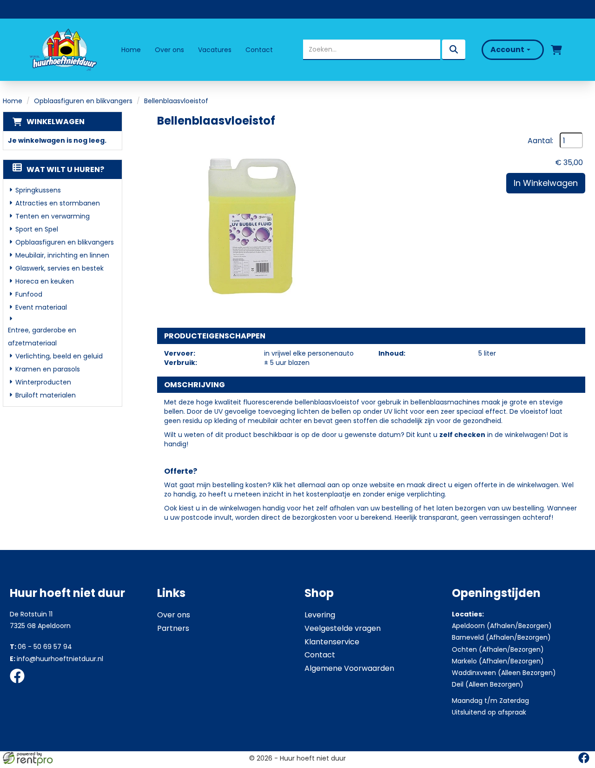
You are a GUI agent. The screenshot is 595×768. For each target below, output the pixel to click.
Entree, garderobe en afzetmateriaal (42, 336)
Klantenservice (331, 641)
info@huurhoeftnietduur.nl (56, 658)
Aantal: (540, 141)
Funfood (28, 294)
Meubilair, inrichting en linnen (62, 255)
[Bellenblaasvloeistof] (250, 225)
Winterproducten (43, 382)
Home (131, 49)
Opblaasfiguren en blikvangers (83, 101)
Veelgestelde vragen (342, 628)
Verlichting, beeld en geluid (59, 356)
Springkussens (38, 190)
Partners (173, 628)
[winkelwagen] (556, 49)
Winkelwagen (55, 121)
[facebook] (20, 684)
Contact (259, 49)
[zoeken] (453, 50)
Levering (319, 614)
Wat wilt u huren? (65, 169)
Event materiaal (41, 307)
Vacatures (214, 49)
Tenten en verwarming (52, 216)
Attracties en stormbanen (57, 203)
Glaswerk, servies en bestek (59, 268)
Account (508, 49)
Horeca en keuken (44, 281)
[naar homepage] (62, 49)
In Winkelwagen (546, 183)
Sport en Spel (36, 229)
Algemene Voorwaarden (349, 668)
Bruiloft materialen (45, 395)
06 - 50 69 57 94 (41, 646)
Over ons (169, 49)
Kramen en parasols (47, 369)
